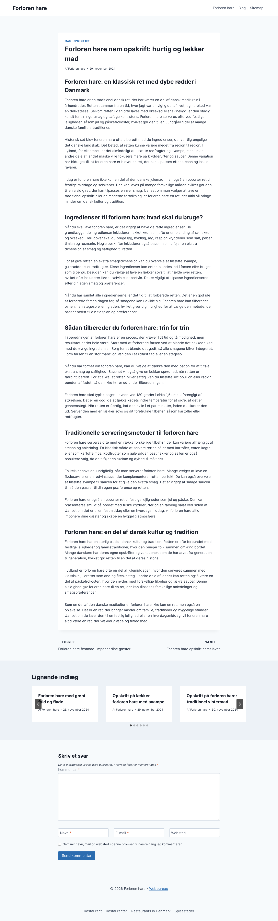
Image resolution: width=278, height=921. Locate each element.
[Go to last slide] (38, 704)
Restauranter (116, 911)
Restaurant (93, 911)
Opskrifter (81, 41)
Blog (242, 8)
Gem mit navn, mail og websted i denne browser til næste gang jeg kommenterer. (122, 844)
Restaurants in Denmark (151, 911)
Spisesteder (184, 911)
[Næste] (239, 704)
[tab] (131, 725)
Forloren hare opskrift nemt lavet (193, 645)
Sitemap (256, 8)
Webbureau (158, 889)
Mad (68, 41)
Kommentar (69, 770)
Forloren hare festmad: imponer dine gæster (94, 645)
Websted (178, 833)
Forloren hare (223, 8)
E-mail (122, 833)
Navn (65, 833)
